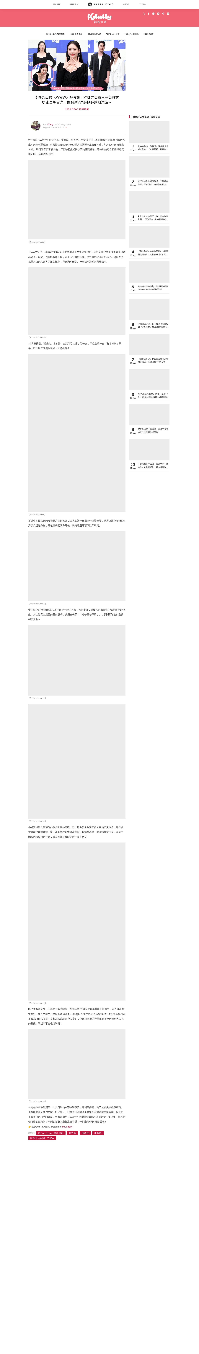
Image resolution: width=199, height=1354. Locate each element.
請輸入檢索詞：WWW (42, 1138)
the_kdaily (67, 1126)
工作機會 (142, 4)
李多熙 (98, 1133)
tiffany (50, 124)
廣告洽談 (126, 4)
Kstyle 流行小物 (112, 34)
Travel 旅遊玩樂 (94, 34)
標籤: (31, 1133)
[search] (144, 13)
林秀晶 (72, 1133)
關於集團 (56, 4)
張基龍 (85, 1133)
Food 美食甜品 (76, 34)
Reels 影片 (148, 34)
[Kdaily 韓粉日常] (99, 18)
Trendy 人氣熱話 (131, 34)
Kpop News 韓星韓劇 (55, 34)
